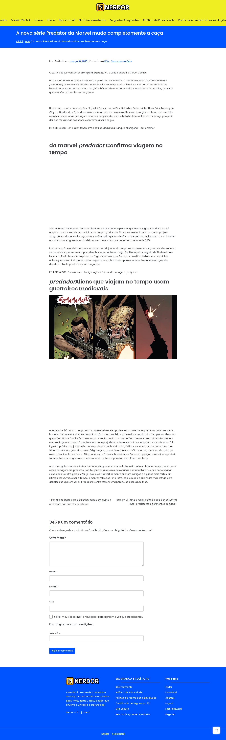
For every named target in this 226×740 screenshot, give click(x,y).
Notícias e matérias (92, 20)
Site (51, 601)
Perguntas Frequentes (124, 20)
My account (67, 20)
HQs (106, 61)
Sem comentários (121, 61)
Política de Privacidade (158, 20)
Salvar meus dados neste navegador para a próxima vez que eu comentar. (98, 616)
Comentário (57, 537)
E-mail (54, 586)
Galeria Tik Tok (20, 20)
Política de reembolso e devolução (202, 20)
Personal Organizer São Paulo (133, 714)
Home (38, 20)
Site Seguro (122, 708)
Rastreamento (124, 687)
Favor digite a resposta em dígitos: (71, 624)
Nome (53, 571)
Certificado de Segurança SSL (133, 703)
